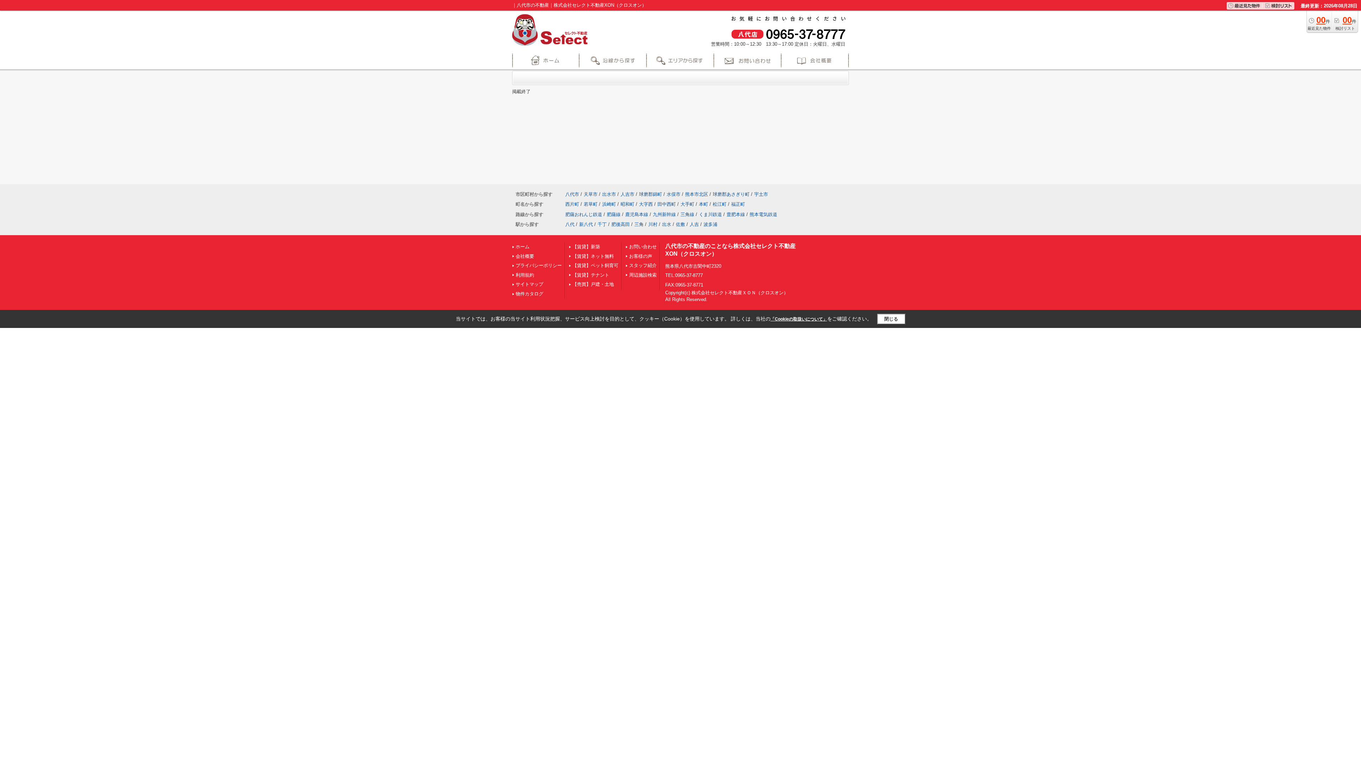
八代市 (572, 194)
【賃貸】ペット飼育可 (595, 265)
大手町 (687, 204)
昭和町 (627, 204)
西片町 (572, 204)
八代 (570, 224)
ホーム (523, 246)
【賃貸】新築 (586, 246)
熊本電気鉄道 (763, 214)
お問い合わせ (643, 246)
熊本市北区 (696, 194)
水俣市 (673, 194)
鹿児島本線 (636, 214)
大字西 (646, 204)
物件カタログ (529, 293)
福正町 (738, 204)
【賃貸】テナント (590, 275)
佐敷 (680, 224)
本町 (703, 204)
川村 (652, 224)
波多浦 (710, 224)
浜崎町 (609, 204)
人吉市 (627, 194)
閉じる (891, 319)
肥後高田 (620, 224)
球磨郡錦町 (650, 194)
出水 (666, 224)
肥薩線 (614, 214)
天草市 (591, 194)
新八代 (586, 224)
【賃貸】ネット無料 (593, 256)
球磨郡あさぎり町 (731, 194)
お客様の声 (640, 256)
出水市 (609, 194)
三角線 (687, 214)
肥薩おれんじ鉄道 (583, 214)
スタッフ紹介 (643, 265)
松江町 (720, 204)
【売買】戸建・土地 (593, 284)
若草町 (591, 204)
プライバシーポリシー (539, 265)
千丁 (602, 224)
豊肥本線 (736, 214)
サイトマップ (529, 284)
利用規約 (525, 275)
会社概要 (525, 256)
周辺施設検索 (643, 275)
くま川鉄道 (710, 214)
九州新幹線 (664, 214)
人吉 (694, 224)
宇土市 (761, 194)
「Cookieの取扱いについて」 (799, 319)
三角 (639, 224)
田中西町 (666, 204)
